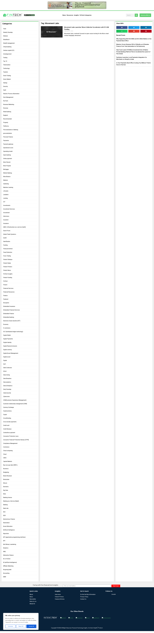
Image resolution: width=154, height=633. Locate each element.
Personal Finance (8, 137)
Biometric (6, 486)
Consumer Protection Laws (10, 436)
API (4, 540)
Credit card (6, 425)
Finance (5, 295)
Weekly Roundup (8, 32)
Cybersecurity (7, 393)
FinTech (5, 281)
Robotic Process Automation (11, 93)
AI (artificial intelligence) (10, 562)
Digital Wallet (7, 335)
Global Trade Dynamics (9, 234)
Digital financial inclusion (10, 346)
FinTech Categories (86, 15)
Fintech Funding (7, 277)
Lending (5, 198)
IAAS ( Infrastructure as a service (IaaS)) (14, 227)
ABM (4, 577)
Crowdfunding (7, 418)
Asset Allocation (7, 526)
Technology (6, 68)
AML (4, 551)
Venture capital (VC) (8, 50)
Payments (6, 140)
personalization (7, 133)
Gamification (6, 241)
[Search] (136, 15)
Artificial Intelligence (9, 530)
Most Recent (6, 162)
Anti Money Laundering (9, 544)
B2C (4, 512)
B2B (4, 515)
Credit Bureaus (7, 429)
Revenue (5, 108)
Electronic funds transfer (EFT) (11, 321)
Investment (6, 212)
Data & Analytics (7, 385)
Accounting (6, 573)
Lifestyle (5, 191)
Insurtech (5, 220)
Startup (5, 83)
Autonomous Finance (9, 519)
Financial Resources (9, 292)
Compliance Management (10, 443)
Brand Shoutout (7, 476)
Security (5, 86)
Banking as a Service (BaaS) (11, 501)
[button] (122, 27)
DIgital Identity (7, 342)
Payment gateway (8, 144)
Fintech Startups (7, 259)
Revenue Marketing (8, 104)
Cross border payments (9, 422)
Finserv (5, 284)
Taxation (5, 72)
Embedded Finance (8, 313)
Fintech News (7, 270)
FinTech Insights (7, 274)
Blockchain (6, 479)
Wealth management (9, 43)
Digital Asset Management (10, 353)
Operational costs (8, 147)
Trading (5, 57)
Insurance (6, 223)
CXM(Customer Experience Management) (14, 400)
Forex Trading (7, 256)
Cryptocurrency (7, 411)
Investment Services (9, 209)
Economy (5, 324)
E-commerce (6, 328)
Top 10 (5, 61)
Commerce (6, 447)
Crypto (5, 414)
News (64, 15)
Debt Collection (7, 367)
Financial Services (8, 288)
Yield (4, 28)
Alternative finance (8, 555)
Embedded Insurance (9, 306)
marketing (6, 184)
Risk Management (8, 97)
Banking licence (7, 497)
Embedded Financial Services (11, 310)
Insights (76, 15)
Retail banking (7, 111)
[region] (20, 621)
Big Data (5, 490)
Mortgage (6, 169)
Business (6, 468)
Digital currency (7, 349)
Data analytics (7, 382)
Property (5, 122)
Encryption (6, 303)
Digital (5, 360)
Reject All (21, 626)
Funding (5, 245)
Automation (6, 522)
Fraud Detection (7, 252)
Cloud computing (8, 450)
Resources (70, 15)
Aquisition (6, 533)
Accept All (31, 626)
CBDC (4, 458)
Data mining (6, 375)
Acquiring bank (7, 569)
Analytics (5, 548)
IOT (4, 202)
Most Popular (7, 166)
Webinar (5, 36)
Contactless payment (9, 432)
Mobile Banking (7, 173)
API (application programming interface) (14, 537)
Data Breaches (7, 378)
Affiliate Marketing (8, 566)
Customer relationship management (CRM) (15, 403)
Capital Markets (7, 461)
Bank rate (5, 508)
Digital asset (6, 357)
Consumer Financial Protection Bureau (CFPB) (16, 440)
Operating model (8, 151)
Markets (5, 180)
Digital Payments (8, 339)
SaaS (4, 90)
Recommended (7, 119)
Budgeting (6, 472)
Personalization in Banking (10, 129)
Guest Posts (6, 230)
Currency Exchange (8, 407)
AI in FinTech (6, 559)
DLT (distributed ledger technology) (13, 331)
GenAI (5, 238)
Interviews (6, 216)
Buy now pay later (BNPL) (10, 465)
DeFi (4, 364)
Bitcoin (5, 483)
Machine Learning (8, 187)
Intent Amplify (94, 628)
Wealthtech (6, 39)
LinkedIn (113, 594)
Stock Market (7, 79)
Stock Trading (7, 75)
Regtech (5, 115)
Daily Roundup (7, 389)
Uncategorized (7, 54)
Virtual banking (7, 47)
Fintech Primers (7, 266)
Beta (4, 494)
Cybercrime (6, 396)
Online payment (7, 158)
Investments (6, 205)
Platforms (6, 126)
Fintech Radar (7, 263)
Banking (5, 504)
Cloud (4, 454)
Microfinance (6, 176)
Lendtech (5, 194)
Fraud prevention (8, 248)
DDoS (4, 371)
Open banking (7, 155)
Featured (5, 299)
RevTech (5, 101)
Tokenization (6, 65)
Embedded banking (8, 317)
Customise (10, 626)
